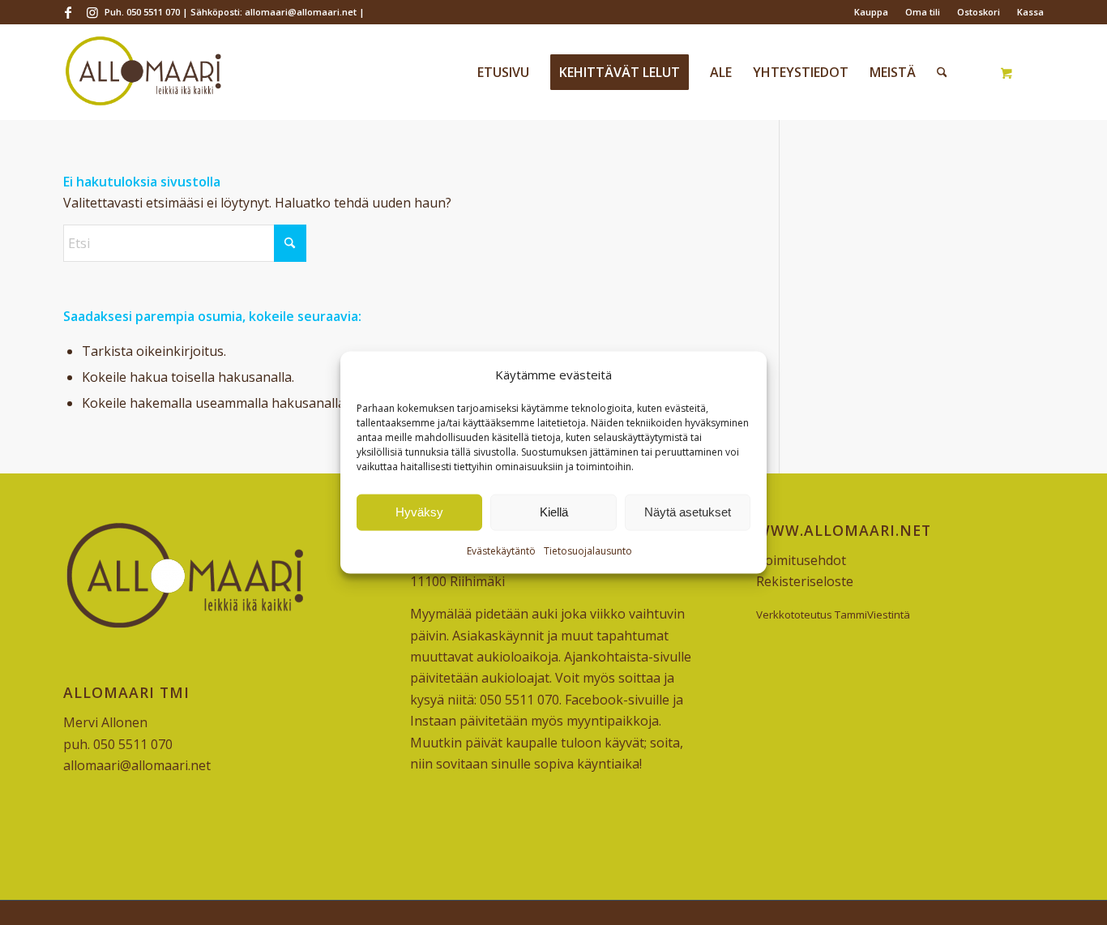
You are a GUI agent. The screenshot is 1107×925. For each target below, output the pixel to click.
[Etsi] (942, 72)
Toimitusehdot (801, 560)
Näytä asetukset (687, 512)
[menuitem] (871, 12)
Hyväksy (419, 512)
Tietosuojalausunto (588, 551)
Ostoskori (978, 12)
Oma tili (922, 12)
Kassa (1030, 12)
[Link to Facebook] (67, 12)
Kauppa (871, 12)
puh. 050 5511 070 (118, 744)
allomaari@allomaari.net (137, 765)
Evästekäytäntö (501, 551)
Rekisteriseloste (804, 581)
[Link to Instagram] (92, 12)
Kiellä (554, 512)
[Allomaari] (143, 72)
